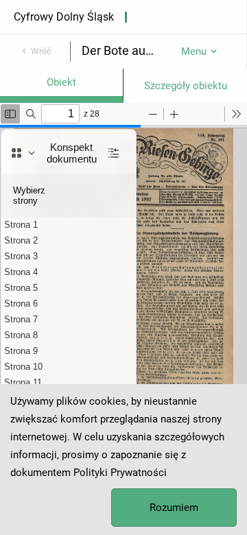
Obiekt (61, 82)
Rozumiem (174, 507)
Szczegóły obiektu (185, 86)
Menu (194, 51)
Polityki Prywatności (120, 472)
